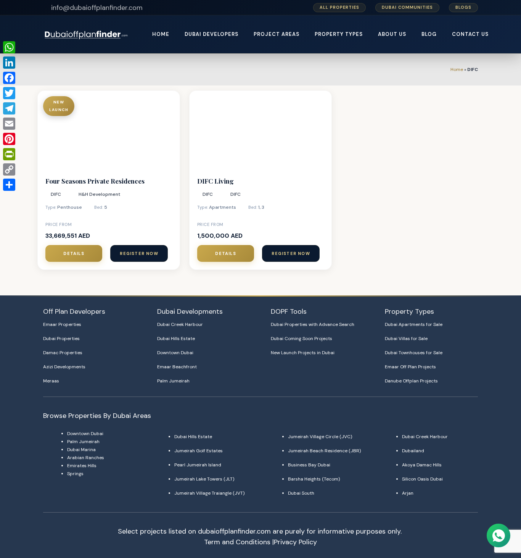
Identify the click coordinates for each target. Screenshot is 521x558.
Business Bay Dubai (309, 465)
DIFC (56, 194)
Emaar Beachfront (177, 367)
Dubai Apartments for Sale (413, 324)
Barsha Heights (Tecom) (314, 479)
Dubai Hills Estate (176, 338)
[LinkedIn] (9, 62)
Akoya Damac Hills (422, 465)
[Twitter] (9, 93)
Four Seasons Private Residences (95, 181)
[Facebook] (9, 77)
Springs (75, 474)
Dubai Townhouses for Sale (413, 353)
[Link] (86, 34)
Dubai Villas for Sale (406, 338)
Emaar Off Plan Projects (410, 367)
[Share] (9, 184)
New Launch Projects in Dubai (302, 353)
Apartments (222, 207)
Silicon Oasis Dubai (422, 479)
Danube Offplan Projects (411, 381)
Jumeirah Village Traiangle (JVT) (209, 493)
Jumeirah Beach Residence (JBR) (324, 451)
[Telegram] (9, 108)
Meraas (51, 381)
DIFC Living (215, 181)
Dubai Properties (61, 338)
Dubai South (301, 493)
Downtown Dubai (175, 353)
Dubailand (413, 451)
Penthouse (69, 207)
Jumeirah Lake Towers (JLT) (204, 479)
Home (456, 69)
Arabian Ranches (85, 458)
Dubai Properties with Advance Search (312, 324)
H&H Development (99, 194)
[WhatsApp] (9, 47)
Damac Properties (62, 353)
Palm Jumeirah (173, 381)
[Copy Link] (9, 169)
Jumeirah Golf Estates (198, 451)
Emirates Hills (81, 466)
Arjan (407, 493)
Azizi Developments (64, 367)
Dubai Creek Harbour (180, 324)
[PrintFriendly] (9, 154)
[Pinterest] (9, 139)
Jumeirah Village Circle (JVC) (320, 437)
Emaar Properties (62, 324)
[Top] (499, 517)
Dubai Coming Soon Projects (301, 338)
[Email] (9, 123)
